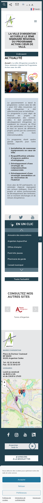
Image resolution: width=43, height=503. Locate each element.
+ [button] (4, 382)
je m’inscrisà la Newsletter (21, 458)
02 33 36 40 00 (13, 362)
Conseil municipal (15, 265)
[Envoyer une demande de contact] (17, 5)
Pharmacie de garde (17, 259)
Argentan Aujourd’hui (17, 241)
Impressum (37, 498)
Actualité (13, 58)
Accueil (8, 63)
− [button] (4, 385)
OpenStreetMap (29, 427)
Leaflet (20, 427)
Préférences (21, 493)
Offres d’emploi (15, 247)
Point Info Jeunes (15, 253)
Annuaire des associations (19, 235)
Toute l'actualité (21, 279)
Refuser (21, 486)
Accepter (21, 480)
